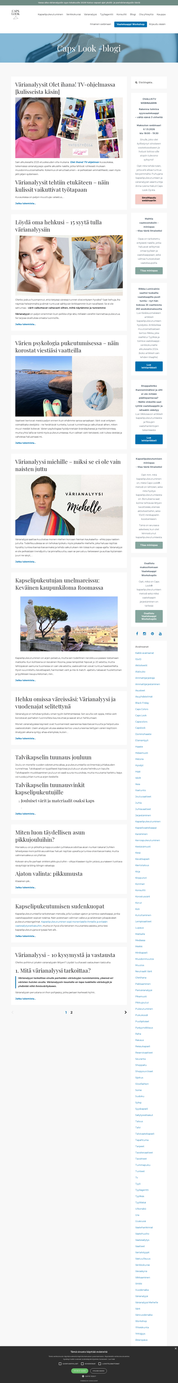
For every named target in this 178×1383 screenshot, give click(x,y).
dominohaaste (143, 734)
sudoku (139, 1096)
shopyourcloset (144, 1071)
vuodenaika (142, 1290)
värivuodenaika (143, 1315)
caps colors (141, 709)
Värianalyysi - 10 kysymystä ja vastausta (65, 954)
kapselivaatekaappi (146, 828)
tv (136, 1177)
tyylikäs (139, 1196)
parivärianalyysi (143, 990)
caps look (141, 715)
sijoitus (139, 1077)
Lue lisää (111, 1359)
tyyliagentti (142, 1190)
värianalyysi (141, 1296)
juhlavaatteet (143, 809)
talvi (137, 1127)
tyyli (137, 1184)
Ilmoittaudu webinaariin (149, 199)
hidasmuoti (141, 753)
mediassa (140, 940)
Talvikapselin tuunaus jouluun (53, 757)
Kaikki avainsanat (144, 653)
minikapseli (141, 952)
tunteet (140, 1171)
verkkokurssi (142, 1265)
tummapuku (142, 1165)
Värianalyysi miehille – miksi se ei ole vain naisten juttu (68, 465)
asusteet (140, 690)
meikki (138, 946)
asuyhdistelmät (144, 696)
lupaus (139, 927)
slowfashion (142, 1084)
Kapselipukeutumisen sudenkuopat (59, 906)
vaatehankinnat (144, 1227)
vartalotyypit (142, 1252)
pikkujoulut (142, 1002)
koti (137, 909)
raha (138, 1034)
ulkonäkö (140, 1208)
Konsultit (122, 14)
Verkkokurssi (73, 14)
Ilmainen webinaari (100, 24)
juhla (138, 803)
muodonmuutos (144, 959)
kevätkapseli (142, 859)
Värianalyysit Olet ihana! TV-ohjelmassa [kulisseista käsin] (65, 88)
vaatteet (140, 1246)
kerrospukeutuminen (147, 840)
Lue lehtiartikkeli (149, 366)
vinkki (138, 1283)
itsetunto (140, 790)
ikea (137, 784)
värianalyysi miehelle (146, 1302)
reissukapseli (142, 1046)
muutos (139, 965)
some (138, 1090)
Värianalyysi (90, 14)
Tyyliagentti (106, 14)
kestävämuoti (143, 846)
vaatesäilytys (142, 1240)
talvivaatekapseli (144, 1133)
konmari (140, 884)
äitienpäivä (141, 1340)
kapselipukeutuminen (147, 821)
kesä (137, 852)
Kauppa (161, 14)
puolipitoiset (142, 1021)
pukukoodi (141, 1015)
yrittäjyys (140, 1333)
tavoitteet (141, 1158)
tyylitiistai (140, 1202)
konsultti (140, 890)
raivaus (139, 1040)
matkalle (140, 934)
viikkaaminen (142, 1277)
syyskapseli (141, 1109)
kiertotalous (142, 865)
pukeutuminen (144, 1009)
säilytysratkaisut (144, 1115)
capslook (140, 728)
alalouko (140, 671)
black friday (142, 703)
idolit (138, 778)
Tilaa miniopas (149, 270)
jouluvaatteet (143, 796)
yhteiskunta (142, 1327)
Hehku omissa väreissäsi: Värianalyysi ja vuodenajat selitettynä (65, 702)
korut (138, 903)
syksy (138, 1102)
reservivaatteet (144, 1052)
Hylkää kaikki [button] (98, 1371)
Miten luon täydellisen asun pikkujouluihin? (50, 835)
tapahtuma (142, 1140)
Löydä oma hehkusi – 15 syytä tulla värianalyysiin (58, 225)
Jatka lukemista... (25, 203)
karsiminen (141, 834)
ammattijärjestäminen (147, 684)
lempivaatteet (143, 921)
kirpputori (141, 878)
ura (137, 1215)
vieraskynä (141, 1271)
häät (138, 771)
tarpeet (139, 1146)
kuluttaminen (143, 915)
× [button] (176, 1349)
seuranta (140, 1059)
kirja (137, 871)
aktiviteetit (141, 665)
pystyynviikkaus (144, 1027)
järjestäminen (143, 815)
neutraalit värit (143, 971)
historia (139, 759)
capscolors (141, 721)
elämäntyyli (141, 740)
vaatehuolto (142, 1233)
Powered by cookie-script (89, 1381)
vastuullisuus (142, 1258)
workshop (141, 1321)
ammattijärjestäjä (145, 678)
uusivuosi (140, 1221)
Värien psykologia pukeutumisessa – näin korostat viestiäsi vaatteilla (67, 346)
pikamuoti (141, 996)
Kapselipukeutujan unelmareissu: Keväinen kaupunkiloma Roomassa (59, 583)
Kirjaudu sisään (157, 24)
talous (139, 1121)
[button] (89, 1376)
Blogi (133, 14)
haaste (139, 746)
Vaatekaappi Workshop (130, 24)
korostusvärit (142, 896)
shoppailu (141, 1065)
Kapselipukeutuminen (50, 14)
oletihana (140, 977)
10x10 (138, 659)
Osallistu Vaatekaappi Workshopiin (149, 616)
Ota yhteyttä (146, 14)
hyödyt (139, 765)
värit (137, 1308)
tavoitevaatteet (144, 1152)
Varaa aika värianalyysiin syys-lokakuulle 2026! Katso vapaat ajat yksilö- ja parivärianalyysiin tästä (89, 2)
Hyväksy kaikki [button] (80, 1371)
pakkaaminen (143, 984)
